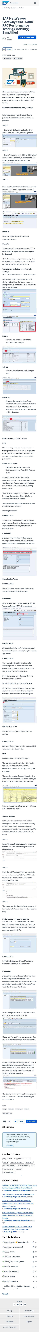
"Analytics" (18, 1169)
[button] (4, 49)
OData (26, 1109)
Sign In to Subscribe (27, 37)
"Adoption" (29, 1162)
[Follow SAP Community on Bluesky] (17, 1304)
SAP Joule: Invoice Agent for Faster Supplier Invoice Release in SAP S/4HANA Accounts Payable (17, 1215)
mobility (11, 1109)
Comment (9, 1145)
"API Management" (8, 1172)
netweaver (19, 1109)
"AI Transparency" (23, 1165)
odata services (7, 1113)
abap (4, 1109)
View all (5, 1294)
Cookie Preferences (9, 1327)
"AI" (32, 1165)
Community (14, 3)
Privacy (9, 1311)
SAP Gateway (7, 58)
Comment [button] (31, 1121)
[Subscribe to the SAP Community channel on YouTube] (21, 1304)
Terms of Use (29, 1311)
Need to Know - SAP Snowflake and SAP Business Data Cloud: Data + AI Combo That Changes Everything (17, 1203)
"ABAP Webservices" (23, 1159)
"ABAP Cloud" (11, 1159)
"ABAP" (5, 1162)
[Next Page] (21, 1175)
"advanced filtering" (8, 1165)
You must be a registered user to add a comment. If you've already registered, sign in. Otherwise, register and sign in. (18, 1138)
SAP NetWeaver (17, 58)
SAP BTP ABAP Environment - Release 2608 (18, 1194)
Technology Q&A (10, 1232)
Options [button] (19, 41)
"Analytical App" (7, 1169)
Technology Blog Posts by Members (14, 8)
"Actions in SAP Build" (16, 1162)
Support (29, 1322)
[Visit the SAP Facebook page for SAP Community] (14, 1304)
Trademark (9, 1322)
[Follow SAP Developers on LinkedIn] (25, 1304)
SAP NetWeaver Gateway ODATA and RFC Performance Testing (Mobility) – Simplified (17, 25)
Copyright (10, 1316)
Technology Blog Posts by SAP (15, 1197)
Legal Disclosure (29, 1316)
